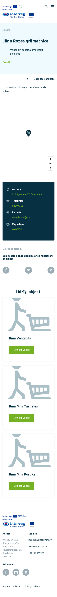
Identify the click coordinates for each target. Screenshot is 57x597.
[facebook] (6, 572)
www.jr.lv (17, 228)
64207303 (17, 205)
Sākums (6, 30)
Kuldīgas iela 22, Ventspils (27, 194)
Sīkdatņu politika (32, 586)
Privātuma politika (11, 586)
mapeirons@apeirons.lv (39, 540)
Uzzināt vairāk (22, 349)
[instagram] (16, 572)
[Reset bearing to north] (50, 168)
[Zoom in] (50, 159)
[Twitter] (28, 270)
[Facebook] (6, 270)
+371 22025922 (36, 553)
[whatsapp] (25, 572)
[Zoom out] (50, 163)
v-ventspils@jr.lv (21, 217)
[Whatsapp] (51, 270)
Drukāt (6, 62)
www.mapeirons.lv (37, 546)
